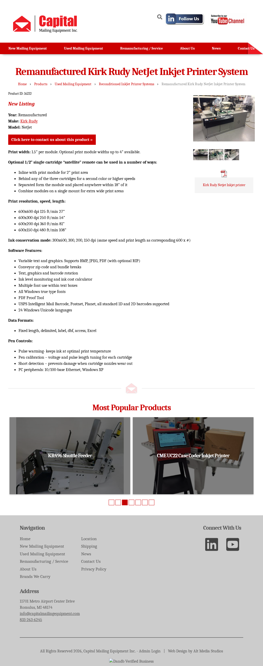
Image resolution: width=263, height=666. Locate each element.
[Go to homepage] (45, 31)
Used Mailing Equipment (83, 48)
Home (22, 84)
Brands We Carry (35, 576)
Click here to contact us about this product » (52, 139)
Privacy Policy (93, 569)
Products (40, 84)
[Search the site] (160, 18)
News (216, 48)
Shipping (89, 546)
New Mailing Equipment (27, 48)
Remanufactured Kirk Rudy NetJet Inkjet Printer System (203, 84)
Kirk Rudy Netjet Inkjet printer (224, 185)
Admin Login (150, 651)
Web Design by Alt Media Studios (195, 651)
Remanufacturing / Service (141, 48)
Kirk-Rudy (29, 121)
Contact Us (246, 48)
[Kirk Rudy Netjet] (200, 154)
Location (89, 538)
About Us (187, 48)
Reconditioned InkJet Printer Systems (126, 84)
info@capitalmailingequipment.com (50, 613)
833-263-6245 (31, 619)
